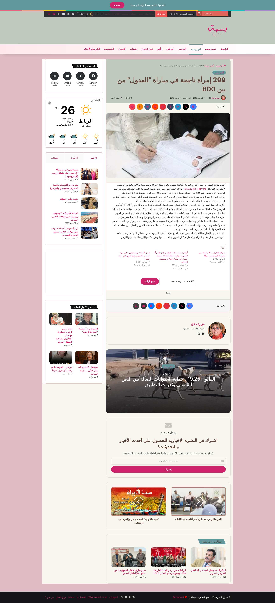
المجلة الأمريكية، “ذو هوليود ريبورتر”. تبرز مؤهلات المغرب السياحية (64, 216)
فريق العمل (61, 597)
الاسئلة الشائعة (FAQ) (97, 597)
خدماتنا (71, 597)
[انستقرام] (199, 334)
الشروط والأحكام (92, 49)
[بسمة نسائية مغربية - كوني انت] (218, 31)
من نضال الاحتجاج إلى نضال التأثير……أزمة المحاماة (131, 14)
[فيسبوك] (193, 107)
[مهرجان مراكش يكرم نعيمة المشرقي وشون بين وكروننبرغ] (89, 189)
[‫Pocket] (132, 107)
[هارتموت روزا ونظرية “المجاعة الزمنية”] (86, 319)
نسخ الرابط (150, 281)
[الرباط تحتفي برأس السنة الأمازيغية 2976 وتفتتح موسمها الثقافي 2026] (168, 557)
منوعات (133, 49)
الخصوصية (109, 49)
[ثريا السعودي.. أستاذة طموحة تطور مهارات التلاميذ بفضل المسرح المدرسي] (89, 233)
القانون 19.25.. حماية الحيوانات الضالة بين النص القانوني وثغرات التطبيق (168, 381)
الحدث (183, 49)
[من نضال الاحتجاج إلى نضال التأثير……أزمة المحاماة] (86, 357)
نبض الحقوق (147, 49)
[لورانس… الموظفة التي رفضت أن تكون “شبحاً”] (60, 357)
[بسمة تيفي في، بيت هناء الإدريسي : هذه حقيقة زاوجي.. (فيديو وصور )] (89, 174)
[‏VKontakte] (147, 107)
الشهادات (113, 597)
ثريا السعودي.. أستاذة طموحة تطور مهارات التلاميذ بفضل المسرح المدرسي (64, 231)
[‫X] (186, 107)
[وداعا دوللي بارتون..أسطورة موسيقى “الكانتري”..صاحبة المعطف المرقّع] (60, 319)
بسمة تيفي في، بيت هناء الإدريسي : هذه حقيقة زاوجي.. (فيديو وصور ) (64, 173)
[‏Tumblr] (170, 107)
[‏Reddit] (155, 107)
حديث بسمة (210, 49)
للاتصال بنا (81, 597)
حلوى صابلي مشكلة (69, 199)
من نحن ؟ (49, 597)
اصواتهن (170, 49)
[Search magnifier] (199, 13)
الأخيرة (74, 157)
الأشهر (93, 157)
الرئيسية (224, 49)
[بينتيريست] (163, 107)
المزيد (123, 49)
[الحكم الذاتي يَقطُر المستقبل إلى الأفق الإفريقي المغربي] (208, 557)
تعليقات (55, 157)
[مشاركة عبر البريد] (144, 306)
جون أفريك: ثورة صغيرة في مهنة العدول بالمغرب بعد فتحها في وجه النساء (134, 255)
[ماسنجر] (151, 306)
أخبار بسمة (196, 49)
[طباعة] (136, 306)
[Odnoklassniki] (140, 107)
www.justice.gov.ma (195, 188)
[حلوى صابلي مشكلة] (89, 203)
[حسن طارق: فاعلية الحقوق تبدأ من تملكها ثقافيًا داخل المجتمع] (128, 557)
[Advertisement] (106, 27)
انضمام (117, 5)
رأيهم (159, 49)
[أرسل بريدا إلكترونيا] (210, 98)
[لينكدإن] (178, 107)
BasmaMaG (178, 597)
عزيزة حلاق (215, 98)
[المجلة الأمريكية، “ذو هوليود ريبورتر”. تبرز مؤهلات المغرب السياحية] (89, 217)
